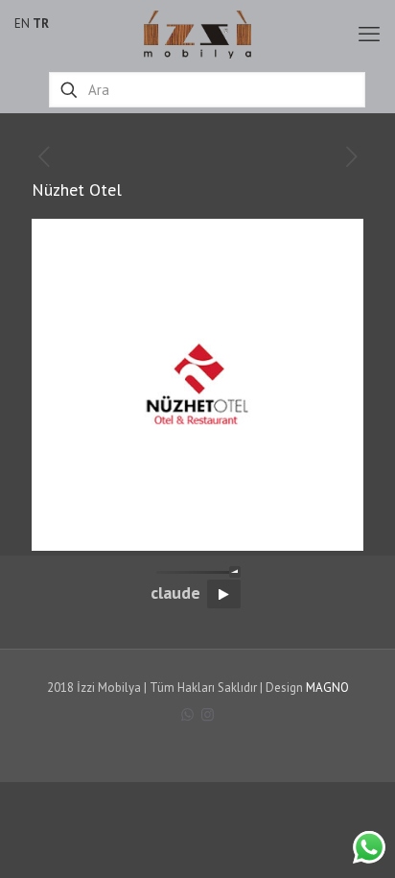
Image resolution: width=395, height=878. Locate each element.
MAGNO (327, 687)
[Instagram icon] (207, 714)
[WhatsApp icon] (187, 714)
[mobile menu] (369, 33)
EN (22, 23)
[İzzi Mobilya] (197, 34)
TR (41, 23)
